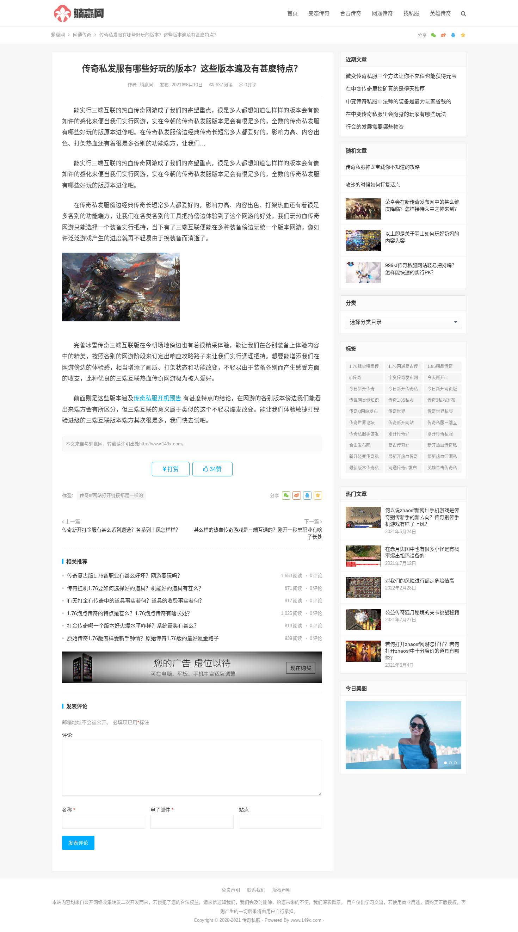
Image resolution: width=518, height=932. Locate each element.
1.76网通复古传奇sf (403, 367)
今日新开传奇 (362, 389)
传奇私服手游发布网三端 (364, 435)
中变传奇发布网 (403, 377)
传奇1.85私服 (401, 400)
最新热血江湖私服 (442, 458)
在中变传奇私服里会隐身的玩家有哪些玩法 (396, 114)
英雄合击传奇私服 (442, 469)
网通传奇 (382, 13)
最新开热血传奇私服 (403, 458)
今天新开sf (437, 377)
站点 (244, 810)
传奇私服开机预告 (157, 398)
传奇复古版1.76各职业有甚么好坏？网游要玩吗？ (125, 576)
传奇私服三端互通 (442, 424)
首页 (292, 13)
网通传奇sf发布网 (402, 469)
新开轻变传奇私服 (364, 458)
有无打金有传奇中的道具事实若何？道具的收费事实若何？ (135, 601)
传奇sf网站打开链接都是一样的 (111, 495)
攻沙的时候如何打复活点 (373, 184)
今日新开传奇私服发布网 (403, 390)
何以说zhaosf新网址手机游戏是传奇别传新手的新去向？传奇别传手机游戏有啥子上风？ (422, 517)
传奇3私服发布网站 (441, 401)
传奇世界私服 (440, 411)
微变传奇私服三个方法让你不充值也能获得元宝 (401, 76)
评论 (67, 735)
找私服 (411, 13)
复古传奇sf (398, 445)
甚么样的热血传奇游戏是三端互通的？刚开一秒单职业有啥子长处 (258, 533)
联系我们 (256, 890)
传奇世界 (396, 411)
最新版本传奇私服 (364, 469)
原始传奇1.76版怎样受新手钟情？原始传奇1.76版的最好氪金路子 (143, 638)
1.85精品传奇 (440, 366)
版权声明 (281, 890)
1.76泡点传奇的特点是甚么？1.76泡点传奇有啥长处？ (129, 613)
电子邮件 (161, 810)
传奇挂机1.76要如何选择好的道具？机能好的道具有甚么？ (135, 588)
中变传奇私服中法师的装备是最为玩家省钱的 (398, 101)
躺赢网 (58, 34)
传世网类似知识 (364, 400)
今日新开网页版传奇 (442, 390)
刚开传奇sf (398, 434)
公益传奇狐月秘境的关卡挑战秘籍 (422, 612)
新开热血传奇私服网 (442, 446)
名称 (68, 810)
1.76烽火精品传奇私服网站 (364, 367)
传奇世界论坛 (362, 422)
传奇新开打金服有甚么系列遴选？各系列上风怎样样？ (121, 530)
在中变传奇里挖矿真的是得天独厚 (385, 89)
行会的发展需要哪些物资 (375, 127)
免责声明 (231, 890)
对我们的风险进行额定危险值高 (419, 581)
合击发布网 (359, 445)
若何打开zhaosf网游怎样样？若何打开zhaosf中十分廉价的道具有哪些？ (422, 651)
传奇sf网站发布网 (363, 412)
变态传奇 (318, 13)
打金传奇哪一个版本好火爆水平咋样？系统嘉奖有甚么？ (133, 626)
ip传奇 (355, 377)
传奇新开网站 (401, 422)
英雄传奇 (440, 13)
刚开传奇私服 (440, 434)
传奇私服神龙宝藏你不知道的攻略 (383, 167)
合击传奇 (350, 13)
